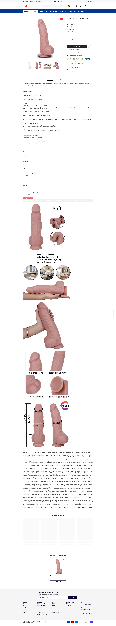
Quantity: (68, 37)
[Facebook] (81, 613)
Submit (73, 597)
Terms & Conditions (75, 49)
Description (50, 79)
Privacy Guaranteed (28, 198)
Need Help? (85, 1)
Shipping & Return (61, 79)
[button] (23, 65)
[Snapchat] (89, 613)
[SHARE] (92, 46)
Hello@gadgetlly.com (39, 1)
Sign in (88, 5)
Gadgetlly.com (31, 622)
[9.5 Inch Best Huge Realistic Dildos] (58, 566)
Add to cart (77, 46)
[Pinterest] (86, 613)
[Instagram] (84, 613)
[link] (89, 46)
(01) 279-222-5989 (30, 1)
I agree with (70, 49)
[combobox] (55, 6)
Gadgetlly (71, 26)
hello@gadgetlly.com (86, 609)
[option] (43, 38)
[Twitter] (92, 613)
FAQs (80, 1)
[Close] (115, 619)
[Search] (56, 6)
